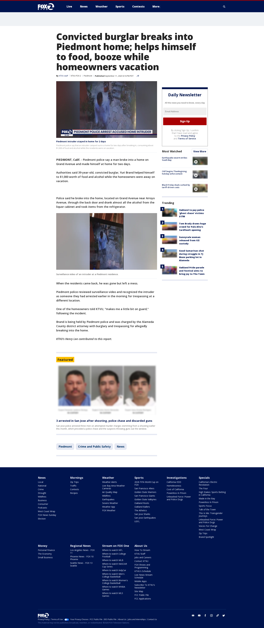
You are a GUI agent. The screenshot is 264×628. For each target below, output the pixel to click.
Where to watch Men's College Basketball (113, 575)
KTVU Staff (139, 553)
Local (40, 482)
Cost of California (175, 489)
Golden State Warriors (145, 492)
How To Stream (142, 550)
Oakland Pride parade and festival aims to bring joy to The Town (192, 270)
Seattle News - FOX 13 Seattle (81, 564)
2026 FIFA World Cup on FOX (146, 483)
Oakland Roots (141, 503)
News (120, 446)
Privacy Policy (188, 135)
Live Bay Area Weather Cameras (113, 487)
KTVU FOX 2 (76, 75)
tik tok (217, 615)
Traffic (73, 485)
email (193, 615)
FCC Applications (142, 598)
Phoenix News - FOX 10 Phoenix (82, 558)
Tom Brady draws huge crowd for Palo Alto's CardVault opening (192, 226)
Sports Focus (205, 505)
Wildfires (42, 496)
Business (42, 500)
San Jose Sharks (142, 514)
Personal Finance (46, 550)
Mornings (76, 477)
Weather (108, 477)
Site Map (138, 591)
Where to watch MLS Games (112, 594)
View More (199, 151)
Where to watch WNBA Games (113, 588)
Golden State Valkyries (145, 499)
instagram (211, 615)
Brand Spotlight (206, 536)
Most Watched (172, 151)
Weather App (108, 506)
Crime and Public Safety (94, 446)
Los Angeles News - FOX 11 (82, 551)
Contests (74, 489)
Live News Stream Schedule (143, 576)
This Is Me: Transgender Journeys (211, 514)
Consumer (43, 504)
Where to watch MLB (112, 560)
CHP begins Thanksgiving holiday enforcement (174, 172)
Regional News (80, 546)
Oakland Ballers (142, 506)
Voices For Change (208, 526)
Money (42, 546)
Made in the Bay (207, 498)
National (42, 485)
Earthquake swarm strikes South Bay (174, 159)
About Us (140, 546)
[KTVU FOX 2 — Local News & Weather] (48, 6)
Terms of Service (187, 138)
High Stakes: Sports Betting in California (212, 493)
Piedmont (88, 75)
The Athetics (140, 510)
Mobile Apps (140, 581)
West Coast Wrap (46, 511)
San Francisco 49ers (144, 488)
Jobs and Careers (142, 557)
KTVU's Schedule (142, 571)
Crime (41, 489)
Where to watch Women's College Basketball (115, 581)
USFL (137, 521)
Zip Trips (74, 482)
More (156, 6)
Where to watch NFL (112, 550)
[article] (106, 389)
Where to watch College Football (114, 555)
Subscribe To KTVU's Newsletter (144, 586)
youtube (199, 615)
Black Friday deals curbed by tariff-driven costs (176, 186)
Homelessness (174, 485)
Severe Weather (110, 503)
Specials (204, 477)
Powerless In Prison (176, 493)
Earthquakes (108, 499)
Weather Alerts (109, 482)
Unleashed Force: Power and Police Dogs (179, 498)
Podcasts (42, 507)
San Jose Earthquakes (145, 517)
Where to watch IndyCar (114, 570)
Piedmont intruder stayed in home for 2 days (81, 141)
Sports (138, 477)
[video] (200, 161)
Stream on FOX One (115, 546)
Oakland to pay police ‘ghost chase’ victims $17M (191, 213)
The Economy (45, 553)
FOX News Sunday (47, 515)
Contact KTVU (141, 561)
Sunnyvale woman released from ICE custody (189, 240)
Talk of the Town (207, 509)
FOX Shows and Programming (142, 566)
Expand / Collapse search (224, 6)
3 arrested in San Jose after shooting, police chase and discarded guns (104, 421)
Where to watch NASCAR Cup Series (114, 565)
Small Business (45, 557)
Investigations (177, 477)
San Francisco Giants (144, 495)
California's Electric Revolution (208, 483)
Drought (42, 493)
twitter (223, 615)
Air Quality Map (109, 492)
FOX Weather (108, 510)
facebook (205, 615)
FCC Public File (141, 595)
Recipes (74, 493)
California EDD (174, 482)
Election (42, 518)
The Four (203, 488)
